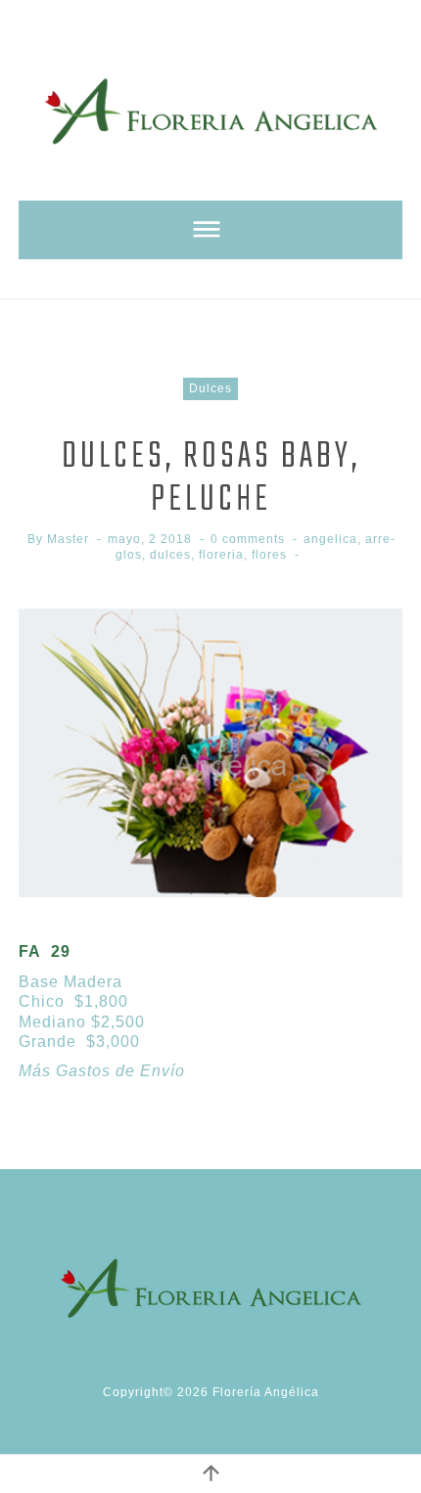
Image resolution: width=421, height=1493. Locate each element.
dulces (170, 555)
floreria (221, 555)
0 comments (247, 539)
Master (68, 539)
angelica (330, 539)
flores (269, 555)
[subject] (210, 230)
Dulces (210, 388)
